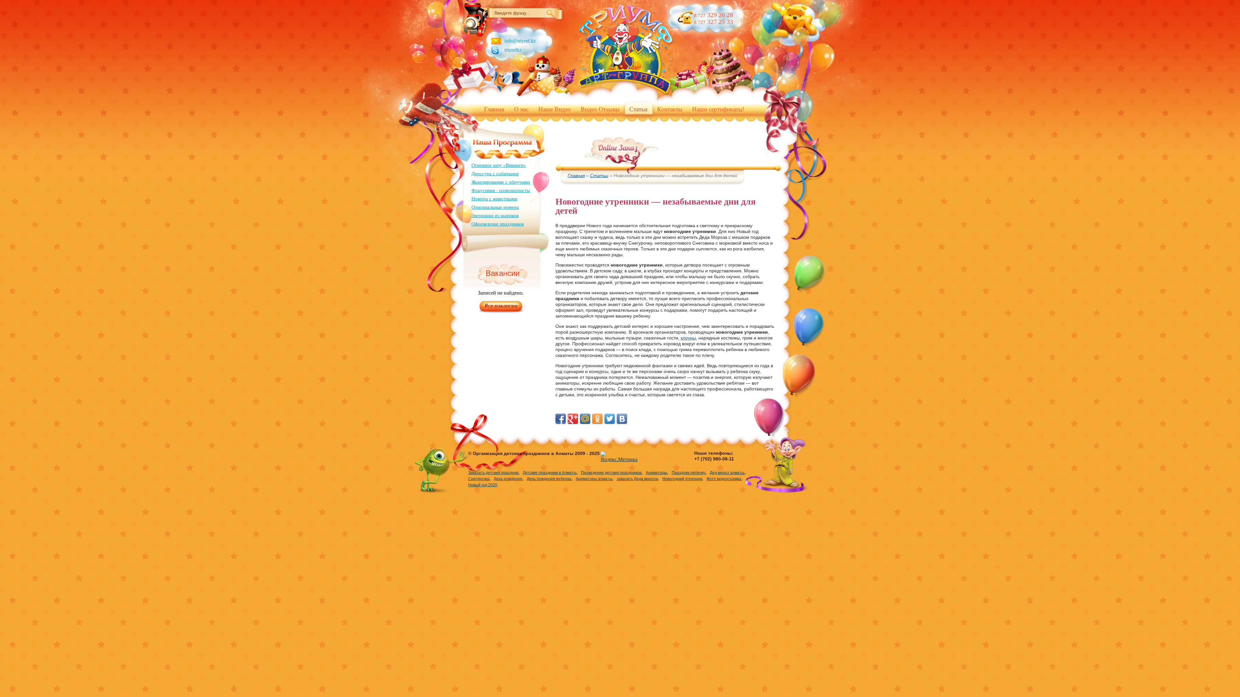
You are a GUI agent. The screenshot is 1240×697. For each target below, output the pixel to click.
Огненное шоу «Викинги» (498, 165)
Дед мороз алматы (727, 472)
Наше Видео (554, 109)
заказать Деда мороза (637, 479)
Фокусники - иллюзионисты (500, 190)
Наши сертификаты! (718, 109)
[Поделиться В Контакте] (622, 419)
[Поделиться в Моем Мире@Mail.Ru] (585, 419)
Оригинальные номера (495, 207)
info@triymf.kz (520, 41)
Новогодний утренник (682, 479)
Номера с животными (494, 198)
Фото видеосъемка (724, 479)
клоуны (688, 337)
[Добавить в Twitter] (609, 419)
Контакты (669, 109)
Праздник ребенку (688, 472)
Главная (494, 109)
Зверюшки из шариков (495, 215)
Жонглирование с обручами (500, 182)
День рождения (508, 479)
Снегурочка (478, 479)
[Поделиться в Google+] (573, 419)
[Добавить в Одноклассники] (597, 419)
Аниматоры (656, 472)
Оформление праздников (497, 224)
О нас (521, 109)
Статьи (638, 109)
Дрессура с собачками (495, 173)
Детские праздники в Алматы (549, 472)
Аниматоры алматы (594, 479)
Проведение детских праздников (611, 472)
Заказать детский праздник (493, 472)
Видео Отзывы (600, 109)
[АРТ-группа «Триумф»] (626, 94)
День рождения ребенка (549, 479)
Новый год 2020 (482, 485)
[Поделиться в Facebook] (560, 419)
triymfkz (513, 50)
